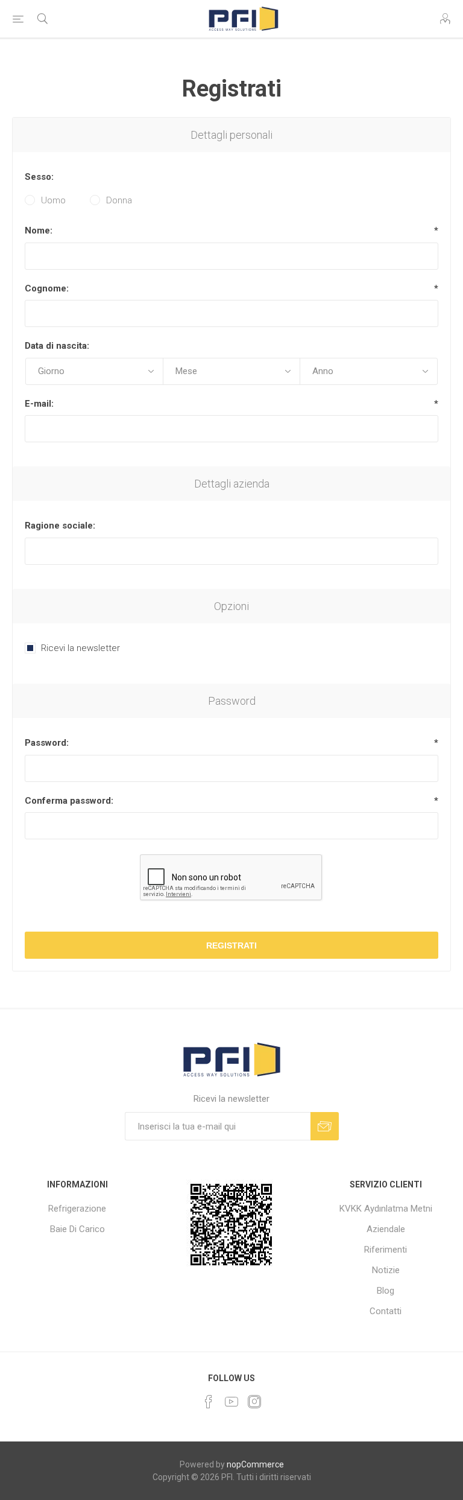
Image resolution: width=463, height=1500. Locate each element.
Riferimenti (385, 1249)
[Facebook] (208, 1401)
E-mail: (39, 403)
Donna (119, 200)
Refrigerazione (77, 1208)
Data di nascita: (57, 345)
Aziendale (386, 1229)
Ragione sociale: (60, 525)
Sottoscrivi (324, 1126)
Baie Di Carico (77, 1229)
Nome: (38, 230)
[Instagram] (254, 1401)
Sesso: (39, 176)
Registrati (231, 945)
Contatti (386, 1311)
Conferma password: (69, 800)
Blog (385, 1290)
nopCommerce (255, 1464)
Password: (47, 742)
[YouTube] (231, 1401)
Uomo (53, 200)
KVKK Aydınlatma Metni (385, 1208)
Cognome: (47, 288)
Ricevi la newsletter (80, 648)
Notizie (386, 1270)
